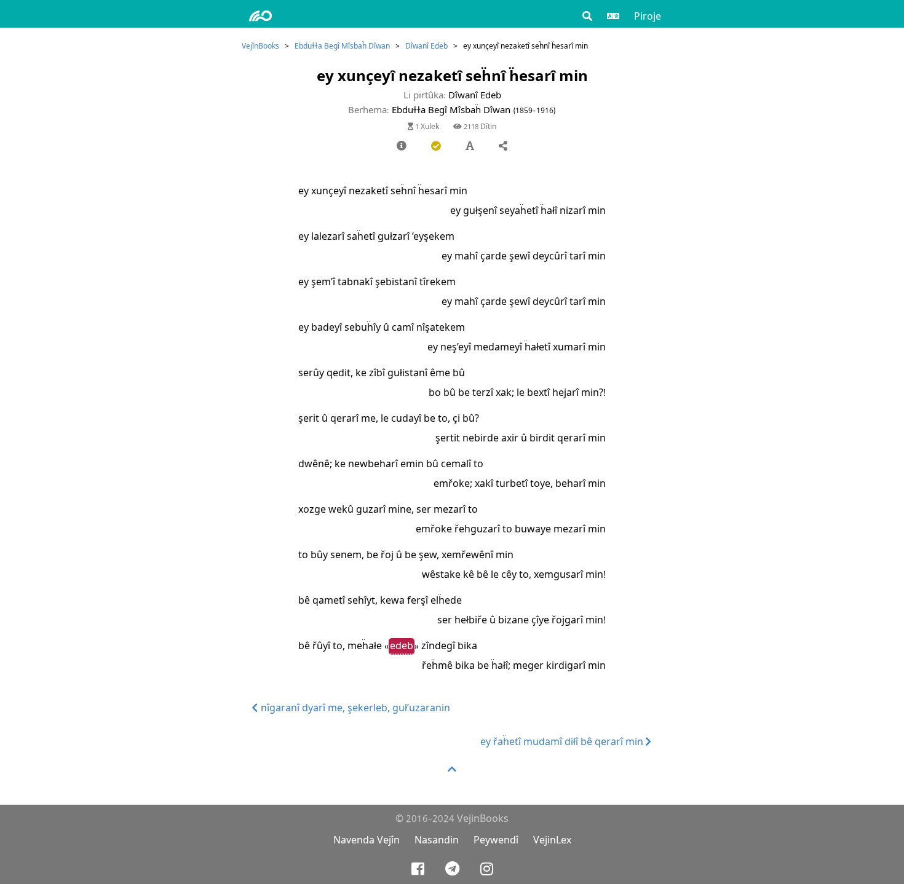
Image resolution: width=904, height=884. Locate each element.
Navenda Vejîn (366, 840)
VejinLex (552, 840)
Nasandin (436, 840)
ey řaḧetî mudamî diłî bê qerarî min (563, 741)
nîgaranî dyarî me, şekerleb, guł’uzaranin (354, 708)
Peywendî (496, 840)
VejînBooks (260, 46)
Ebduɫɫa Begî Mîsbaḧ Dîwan (342, 46)
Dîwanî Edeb (426, 46)
